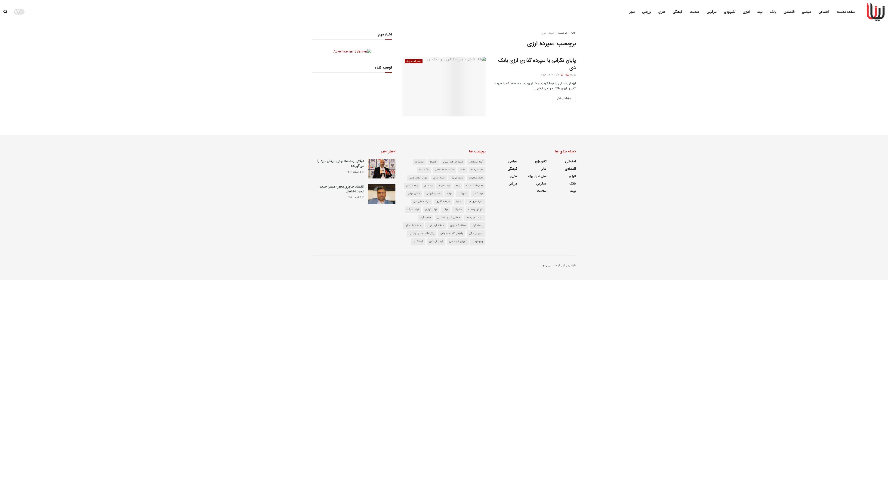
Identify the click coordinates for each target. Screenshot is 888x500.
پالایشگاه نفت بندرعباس (422, 233)
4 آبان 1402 (554, 75)
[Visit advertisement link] (352, 51)
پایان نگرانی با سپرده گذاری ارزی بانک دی (537, 64)
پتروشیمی (478, 242)
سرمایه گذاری (443, 202)
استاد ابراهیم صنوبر (453, 162)
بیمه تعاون (444, 186)
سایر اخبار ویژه (413, 61)
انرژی (746, 11)
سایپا (458, 202)
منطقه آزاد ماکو (413, 226)
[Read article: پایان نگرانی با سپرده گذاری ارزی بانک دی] (444, 86)
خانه (573, 33)
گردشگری (418, 242)
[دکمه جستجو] (5, 12)
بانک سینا (424, 170)
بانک (773, 11)
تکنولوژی (729, 11)
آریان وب (546, 265)
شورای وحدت (475, 210)
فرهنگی (677, 11)
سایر (632, 11)
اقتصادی (789, 11)
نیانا (567, 75)
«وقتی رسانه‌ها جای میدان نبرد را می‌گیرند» (340, 163)
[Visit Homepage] (876, 12)
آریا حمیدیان (476, 162)
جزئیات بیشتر (562, 97)
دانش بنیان (414, 194)
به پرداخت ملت (474, 186)
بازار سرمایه (477, 170)
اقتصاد (433, 162)
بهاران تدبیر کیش (418, 178)
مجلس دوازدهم (474, 218)
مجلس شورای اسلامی (448, 218)
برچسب (562, 33)
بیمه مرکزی (412, 186)
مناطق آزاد (425, 218)
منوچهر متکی (476, 233)
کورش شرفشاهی (457, 242)
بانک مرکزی (457, 178)
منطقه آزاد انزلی (436, 226)
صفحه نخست (845, 11)
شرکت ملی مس (421, 202)
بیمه (760, 11)
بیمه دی (428, 186)
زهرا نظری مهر (475, 202)
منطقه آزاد (477, 226)
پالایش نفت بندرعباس (451, 233)
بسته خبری (438, 178)
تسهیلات (462, 194)
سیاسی (806, 11)
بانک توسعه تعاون (444, 170)
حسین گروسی (433, 194)
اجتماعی (823, 11)
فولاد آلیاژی (431, 210)
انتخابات (419, 162)
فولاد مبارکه (413, 210)
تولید (449, 194)
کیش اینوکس (436, 242)
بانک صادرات (476, 178)
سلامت (694, 11)
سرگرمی (711, 11)
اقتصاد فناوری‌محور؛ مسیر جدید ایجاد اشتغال (342, 189)
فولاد (445, 210)
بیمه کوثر (478, 194)
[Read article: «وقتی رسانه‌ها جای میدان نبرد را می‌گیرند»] (381, 169)
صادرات (458, 210)
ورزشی (646, 11)
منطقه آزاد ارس (458, 226)
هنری (661, 11)
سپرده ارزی (548, 33)
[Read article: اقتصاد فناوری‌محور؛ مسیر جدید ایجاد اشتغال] (381, 194)
